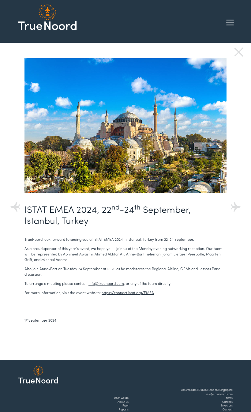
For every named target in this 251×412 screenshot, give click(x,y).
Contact (228, 409)
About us (123, 402)
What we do (121, 398)
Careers (227, 402)
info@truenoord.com (106, 283)
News (229, 398)
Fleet (125, 405)
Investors (227, 405)
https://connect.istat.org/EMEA (128, 292)
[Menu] (230, 22)
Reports (124, 409)
